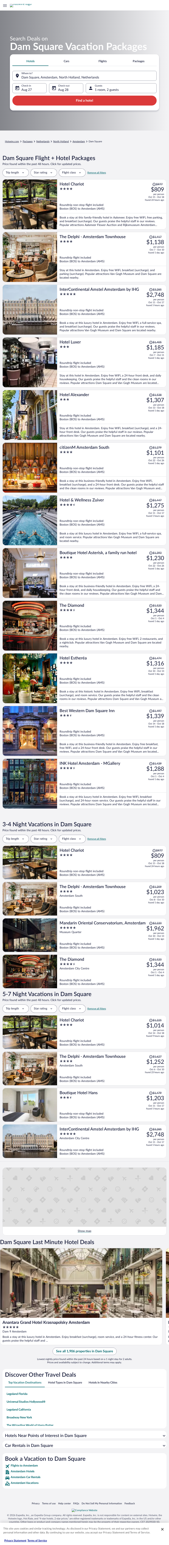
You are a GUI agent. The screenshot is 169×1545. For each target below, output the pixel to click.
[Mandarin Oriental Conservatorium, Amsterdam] (112, 935)
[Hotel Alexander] (112, 415)
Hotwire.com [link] (12, 141)
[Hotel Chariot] (112, 204)
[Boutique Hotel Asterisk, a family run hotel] (112, 573)
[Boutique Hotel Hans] (112, 1105)
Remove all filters (96, 172)
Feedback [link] (129, 1503)
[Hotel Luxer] (112, 362)
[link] (84, 1466)
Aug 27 (26, 89)
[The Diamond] (112, 626)
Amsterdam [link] (79, 141)
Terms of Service (37, 1540)
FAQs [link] (76, 1503)
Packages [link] (28, 141)
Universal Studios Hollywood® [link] (26, 1401)
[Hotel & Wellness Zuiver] (112, 520)
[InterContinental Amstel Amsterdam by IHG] (112, 310)
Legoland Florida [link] (17, 1394)
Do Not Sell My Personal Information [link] (102, 1503)
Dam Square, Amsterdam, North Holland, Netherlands (60, 77)
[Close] (162, 1529)
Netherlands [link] (42, 141)
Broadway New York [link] (19, 1417)
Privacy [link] (36, 1503)
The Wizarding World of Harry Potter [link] (30, 1425)
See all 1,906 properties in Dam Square (84, 1351)
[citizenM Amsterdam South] (112, 468)
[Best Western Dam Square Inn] (112, 731)
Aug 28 (63, 89)
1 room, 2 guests (107, 89)
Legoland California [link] (19, 1409)
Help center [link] (64, 1503)
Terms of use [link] (49, 1503)
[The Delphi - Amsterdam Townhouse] (112, 257)
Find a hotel (84, 100)
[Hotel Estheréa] (112, 678)
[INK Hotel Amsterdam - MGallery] (112, 784)
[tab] (30, 61)
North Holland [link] (61, 141)
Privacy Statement (15, 1540)
